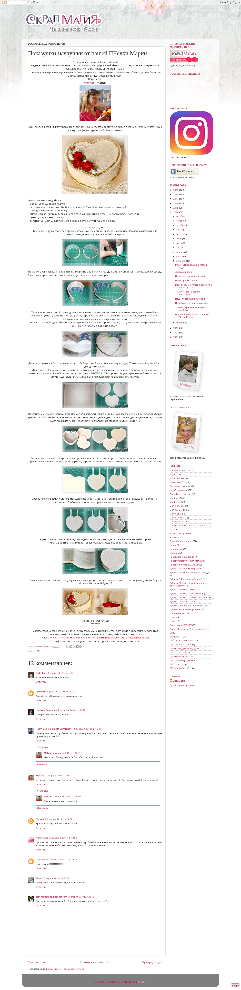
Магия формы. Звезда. (187, 280)
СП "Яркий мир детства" (183, 660)
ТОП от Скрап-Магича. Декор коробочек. (191, 308)
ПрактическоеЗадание (182, 556)
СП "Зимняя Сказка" (181, 644)
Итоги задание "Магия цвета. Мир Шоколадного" (193, 286)
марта (179, 256)
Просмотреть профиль (182, 685)
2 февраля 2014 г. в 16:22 (87, 728)
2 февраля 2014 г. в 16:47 (58, 775)
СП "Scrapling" (177, 664)
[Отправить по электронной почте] (68, 646)
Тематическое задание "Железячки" (187, 293)
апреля (180, 252)
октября (181, 225)
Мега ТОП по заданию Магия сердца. (191, 266)
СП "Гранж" (176, 636)
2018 (176, 194)
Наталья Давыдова (46, 710)
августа (180, 234)
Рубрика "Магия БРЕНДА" (183, 589)
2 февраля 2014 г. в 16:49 (67, 752)
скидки (173, 621)
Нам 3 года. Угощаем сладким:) (192, 303)
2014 (176, 212)
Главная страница (94, 962)
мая (178, 247)
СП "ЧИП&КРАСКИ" (180, 656)
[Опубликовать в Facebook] (77, 646)
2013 (176, 327)
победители (176, 548)
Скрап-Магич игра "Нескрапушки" (188, 628)
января (180, 322)
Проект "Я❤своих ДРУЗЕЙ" (184, 564)
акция (173, 474)
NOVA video (42, 837)
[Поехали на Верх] (235, 986)
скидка (173, 617)
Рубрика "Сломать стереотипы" (187, 605)
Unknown (41, 691)
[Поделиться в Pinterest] (80, 646)
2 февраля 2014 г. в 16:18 (60, 691)
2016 (176, 203)
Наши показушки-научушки (190, 276)
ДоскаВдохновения (180, 494)
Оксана (40, 819)
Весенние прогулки (180, 486)
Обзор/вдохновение (181, 541)
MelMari (89, 83)
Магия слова (176, 505)
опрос (173, 545)
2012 (176, 332)
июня (179, 243)
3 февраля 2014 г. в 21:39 (55, 878)
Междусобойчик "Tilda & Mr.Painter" (189, 525)
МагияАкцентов (178, 509)
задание (174, 497)
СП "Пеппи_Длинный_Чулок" (185, 648)
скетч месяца (177, 613)
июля (179, 238)
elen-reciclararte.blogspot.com (51, 896)
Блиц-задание (177, 478)
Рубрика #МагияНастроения (185, 609)
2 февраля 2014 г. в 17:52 (58, 819)
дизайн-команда (179, 490)
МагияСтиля (176, 513)
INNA (38, 878)
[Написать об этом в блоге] (71, 646)
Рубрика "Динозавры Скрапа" (186, 579)
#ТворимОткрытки (180, 470)
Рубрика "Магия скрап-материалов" (189, 597)
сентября (181, 229)
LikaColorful (42, 859)
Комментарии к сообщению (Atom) (65, 968)
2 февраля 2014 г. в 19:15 (63, 859)
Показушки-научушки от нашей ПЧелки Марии (192, 315)
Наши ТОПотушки (179, 533)
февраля (181, 260)
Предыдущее (152, 962)
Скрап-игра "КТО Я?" (181, 625)
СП (171, 632)
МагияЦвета (176, 521)
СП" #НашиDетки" (179, 668)
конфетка (175, 501)
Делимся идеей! (183, 271)
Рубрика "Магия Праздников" (186, 593)
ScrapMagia (179, 680)
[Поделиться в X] (74, 646)
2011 (176, 336)
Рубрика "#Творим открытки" (186, 568)
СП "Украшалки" (178, 652)
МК (38, 650)
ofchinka (40, 672)
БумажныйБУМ (177, 482)
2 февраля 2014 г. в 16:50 (67, 796)
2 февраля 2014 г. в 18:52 (63, 837)
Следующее (37, 962)
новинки (174, 537)
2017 (176, 198)
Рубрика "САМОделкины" (183, 601)
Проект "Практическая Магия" (186, 560)
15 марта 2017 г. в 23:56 (81, 896)
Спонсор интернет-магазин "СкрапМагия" (72, 637)
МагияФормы (177, 517)
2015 (176, 207)
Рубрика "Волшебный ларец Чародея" (190, 572)
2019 (176, 189)
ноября (180, 220)
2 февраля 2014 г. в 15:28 (59, 672)
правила (174, 552)
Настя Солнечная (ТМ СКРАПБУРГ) (54, 728)
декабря (181, 216)
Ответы (43, 747)
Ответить (41, 681)
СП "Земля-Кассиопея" (182, 640)
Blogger (142, 981)
